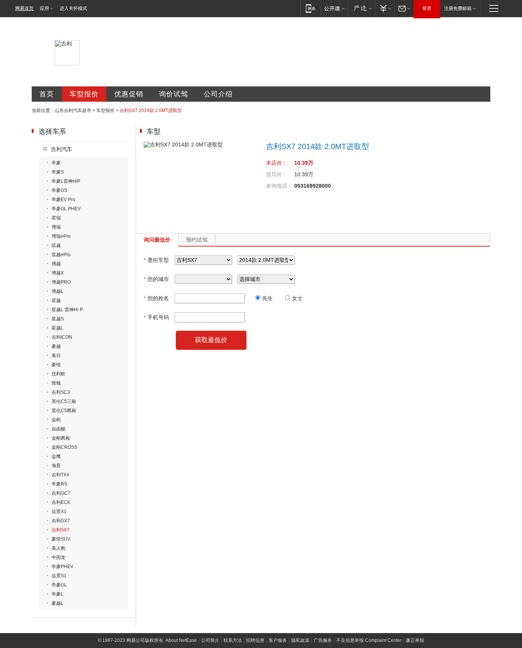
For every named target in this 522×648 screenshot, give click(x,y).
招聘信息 (255, 640)
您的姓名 (156, 298)
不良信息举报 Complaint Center (369, 640)
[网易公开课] (334, 8)
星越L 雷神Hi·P (67, 309)
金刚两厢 (61, 438)
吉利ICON (62, 337)
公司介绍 (218, 94)
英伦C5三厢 (64, 401)
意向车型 (156, 260)
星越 (56, 300)
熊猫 (56, 383)
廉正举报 (415, 640)
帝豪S (58, 172)
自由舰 (58, 429)
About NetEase (181, 640)
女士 (297, 298)
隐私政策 (300, 640)
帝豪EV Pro (63, 199)
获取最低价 (211, 340)
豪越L (57, 603)
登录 (426, 8)
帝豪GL (59, 585)
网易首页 (24, 8)
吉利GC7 (61, 493)
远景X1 (59, 511)
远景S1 (59, 575)
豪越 (56, 346)
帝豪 (56, 163)
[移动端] (310, 8)
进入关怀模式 (73, 8)
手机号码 (156, 317)
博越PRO (61, 282)
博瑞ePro (61, 236)
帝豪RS (59, 484)
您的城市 (156, 279)
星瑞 (56, 218)
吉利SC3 (61, 392)
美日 (56, 355)
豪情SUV (61, 539)
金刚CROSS (64, 447)
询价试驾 (173, 94)
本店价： (276, 163)
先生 (267, 298)
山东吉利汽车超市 (73, 110)
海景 (56, 465)
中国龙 (58, 557)
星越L (57, 328)
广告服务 (323, 640)
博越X (58, 273)
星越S (58, 319)
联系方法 (233, 640)
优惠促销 (128, 94)
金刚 (56, 419)
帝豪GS (59, 190)
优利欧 (58, 374)
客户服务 (278, 640)
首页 (46, 94)
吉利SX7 (61, 530)
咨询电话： (279, 186)
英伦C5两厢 (64, 410)
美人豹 (58, 548)
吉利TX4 (60, 474)
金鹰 (56, 456)
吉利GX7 (61, 520)
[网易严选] (361, 8)
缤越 (56, 245)
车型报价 (84, 94)
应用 (44, 8)
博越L (57, 291)
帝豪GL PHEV (66, 208)
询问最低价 (157, 240)
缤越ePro (61, 254)
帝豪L (57, 594)
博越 (56, 263)
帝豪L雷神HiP (66, 181)
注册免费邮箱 (458, 8)
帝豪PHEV (62, 566)
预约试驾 (197, 240)
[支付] (384, 8)
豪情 (56, 364)
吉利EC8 (61, 502)
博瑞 (56, 227)
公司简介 (210, 640)
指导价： (276, 174)
